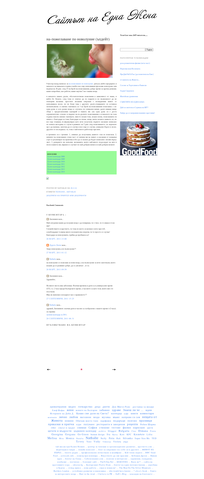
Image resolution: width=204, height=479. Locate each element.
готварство (85, 406)
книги (134, 413)
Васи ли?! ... (137, 462)
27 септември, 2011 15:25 (60, 298)
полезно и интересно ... (118, 458)
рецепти (132, 424)
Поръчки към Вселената (130, 68)
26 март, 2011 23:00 (56, 239)
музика (106, 417)
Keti (122, 434)
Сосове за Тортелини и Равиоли (133, 85)
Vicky (97, 441)
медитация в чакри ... (67, 449)
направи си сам (131, 417)
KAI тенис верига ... (135, 452)
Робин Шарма (148, 424)
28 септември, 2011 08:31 (60, 318)
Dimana (143, 431)
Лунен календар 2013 (56, 169)
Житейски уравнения (129, 96)
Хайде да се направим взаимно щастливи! (137, 113)
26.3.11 (74, 188)
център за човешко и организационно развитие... (113, 446)
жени (70, 410)
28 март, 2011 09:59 (56, 269)
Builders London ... (63, 471)
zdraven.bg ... (79, 465)
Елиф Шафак (58, 410)
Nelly (104, 438)
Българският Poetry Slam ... (100, 465)
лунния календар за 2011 (56, 314)
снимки (81, 427)
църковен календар (85, 430)
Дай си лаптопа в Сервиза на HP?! (134, 107)
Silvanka (128, 438)
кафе (126, 413)
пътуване (89, 424)
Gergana (70, 434)
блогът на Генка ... (74, 458)
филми (127, 427)
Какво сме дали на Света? (92, 413)
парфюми (106, 420)
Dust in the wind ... (88, 474)
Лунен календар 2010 (56, 161)
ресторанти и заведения (111, 424)
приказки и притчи (61, 424)
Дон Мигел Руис (121, 406)
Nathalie (71, 192)
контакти (52, 417)
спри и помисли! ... (109, 468)
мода (96, 417)
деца (98, 406)
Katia (115, 434)
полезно (61, 192)
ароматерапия (58, 406)
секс (53, 427)
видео (72, 406)
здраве (116, 410)
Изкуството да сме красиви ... (116, 455)
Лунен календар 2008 (56, 156)
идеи (149, 410)
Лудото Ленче (55, 245)
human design (98, 434)
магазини (85, 417)
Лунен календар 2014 (56, 171)
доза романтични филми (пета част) (135, 63)
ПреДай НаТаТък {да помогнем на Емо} (137, 74)
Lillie (149, 434)
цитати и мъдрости (60, 431)
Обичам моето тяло (87, 420)
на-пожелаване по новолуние (81, 83)
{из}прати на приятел (58, 195)
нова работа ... (91, 468)
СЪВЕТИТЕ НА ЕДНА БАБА (132, 102)
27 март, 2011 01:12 (56, 252)
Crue (134, 431)
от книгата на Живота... (130, 79)
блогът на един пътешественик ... (131, 465)
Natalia (79, 438)
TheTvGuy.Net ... (108, 462)
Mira (61, 438)
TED (154, 438)
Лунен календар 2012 (56, 166)
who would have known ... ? (122, 471)
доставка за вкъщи (143, 406)
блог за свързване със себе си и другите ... (120, 449)
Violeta (117, 441)
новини (69, 420)
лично (63, 417)
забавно (104, 410)
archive (102, 431)
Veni (89, 441)
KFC (129, 434)
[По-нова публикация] (48, 370)
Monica (70, 438)
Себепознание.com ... (95, 458)
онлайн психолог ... (88, 449)
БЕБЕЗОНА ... (124, 462)
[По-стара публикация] (114, 370)
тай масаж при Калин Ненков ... (72, 446)
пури (78, 424)
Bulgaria (124, 431)
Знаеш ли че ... (133, 410)
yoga (125, 441)
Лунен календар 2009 (56, 159)
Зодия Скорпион (127, 91)
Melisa (52, 438)
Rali (118, 438)
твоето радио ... (73, 452)
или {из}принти (78, 195)
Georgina (57, 434)
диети (106, 406)
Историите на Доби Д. (62, 413)
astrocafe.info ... (69, 455)
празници (145, 420)
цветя (150, 427)
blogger (112, 430)
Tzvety (80, 441)
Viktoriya (107, 441)
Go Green (83, 434)
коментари (147, 413)
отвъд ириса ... (76, 468)
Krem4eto (139, 434)
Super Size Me (142, 438)
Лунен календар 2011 (56, 164)
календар (116, 413)
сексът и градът (66, 427)
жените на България (86, 410)
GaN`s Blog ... (123, 474)
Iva (108, 434)
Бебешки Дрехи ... (141, 455)
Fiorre (153, 431)
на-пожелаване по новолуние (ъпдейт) (78, 38)
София (93, 427)
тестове (116, 427)
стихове (104, 427)
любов (73, 417)
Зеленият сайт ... (91, 462)
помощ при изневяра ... (89, 455)
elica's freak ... (142, 471)
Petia (111, 438)
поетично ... (76, 462)
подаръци (119, 420)
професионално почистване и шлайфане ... (103, 452)
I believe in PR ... (106, 474)
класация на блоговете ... (142, 474)
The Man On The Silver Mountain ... (136, 468)
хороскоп (139, 427)
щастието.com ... (146, 446)
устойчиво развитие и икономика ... (90, 471)
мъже (116, 417)
